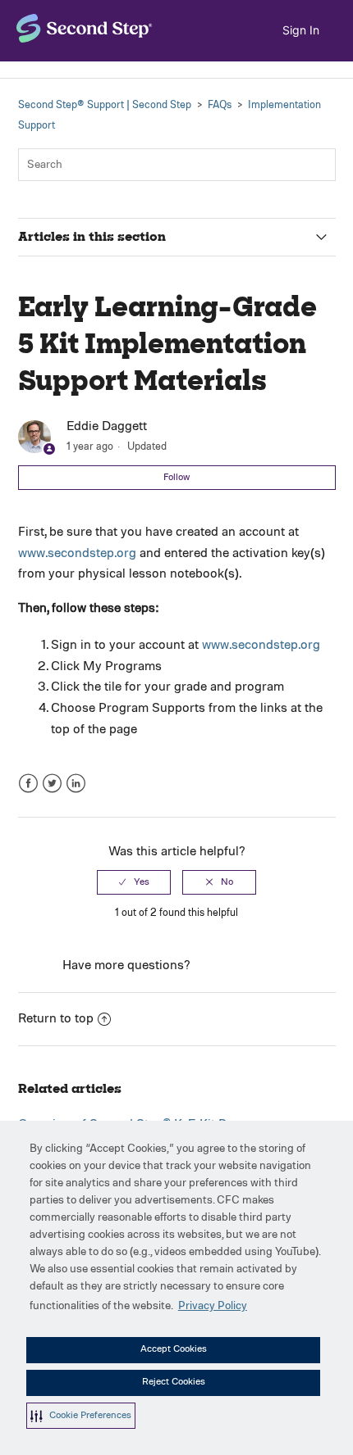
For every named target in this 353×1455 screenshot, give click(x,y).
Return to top (56, 1019)
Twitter (52, 783)
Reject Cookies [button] (173, 1382)
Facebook (28, 783)
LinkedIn (76, 783)
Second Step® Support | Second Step (104, 105)
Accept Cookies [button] (173, 1349)
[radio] (134, 882)
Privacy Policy (212, 1306)
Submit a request (242, 965)
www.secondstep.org (77, 553)
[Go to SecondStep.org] (84, 28)
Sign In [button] (300, 30)
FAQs (220, 105)
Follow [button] (176, 478)
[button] (80, 1416)
